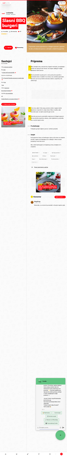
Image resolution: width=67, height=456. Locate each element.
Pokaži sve (34, 162)
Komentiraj (19, 47)
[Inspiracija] (16, 454)
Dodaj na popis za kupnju (9, 104)
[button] (38, 454)
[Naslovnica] (5, 454)
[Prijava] (61, 454)
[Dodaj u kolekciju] (64, 3)
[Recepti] (27, 454)
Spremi (9, 47)
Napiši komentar (59, 197)
